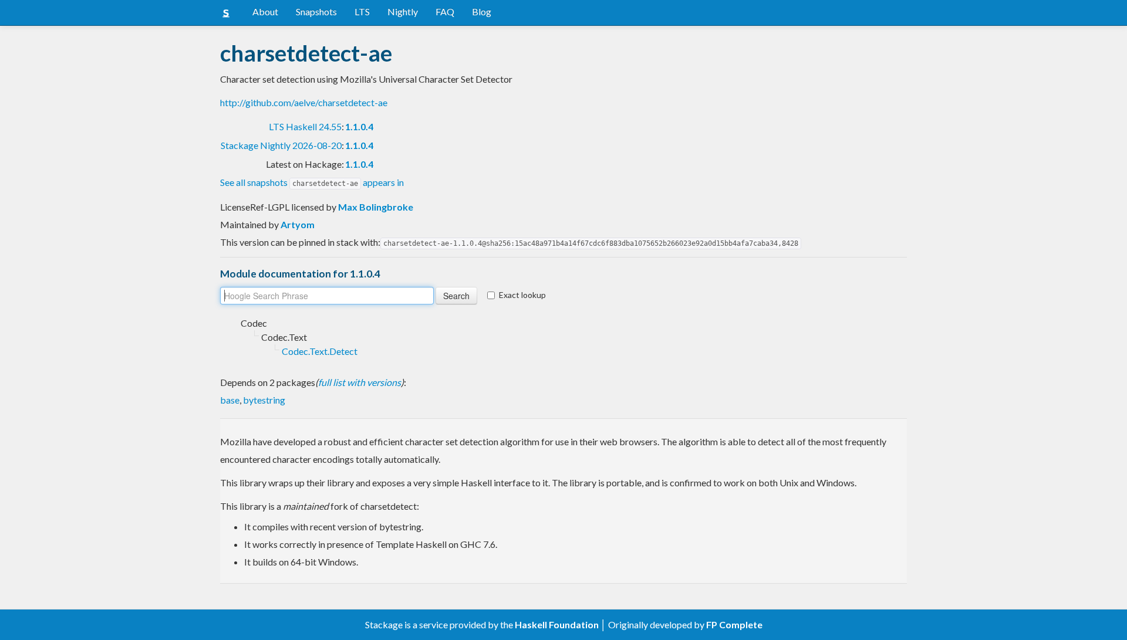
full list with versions (359, 382)
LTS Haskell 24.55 (305, 126)
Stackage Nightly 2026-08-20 (281, 145)
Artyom (298, 224)
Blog (481, 11)
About (265, 11)
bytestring (264, 399)
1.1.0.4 (359, 126)
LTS (362, 11)
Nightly (402, 11)
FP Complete (734, 624)
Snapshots (316, 11)
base (229, 399)
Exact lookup (522, 295)
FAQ (445, 11)
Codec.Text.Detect (319, 351)
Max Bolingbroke (375, 206)
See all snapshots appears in (312, 182)
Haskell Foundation (557, 624)
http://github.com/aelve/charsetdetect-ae (303, 102)
